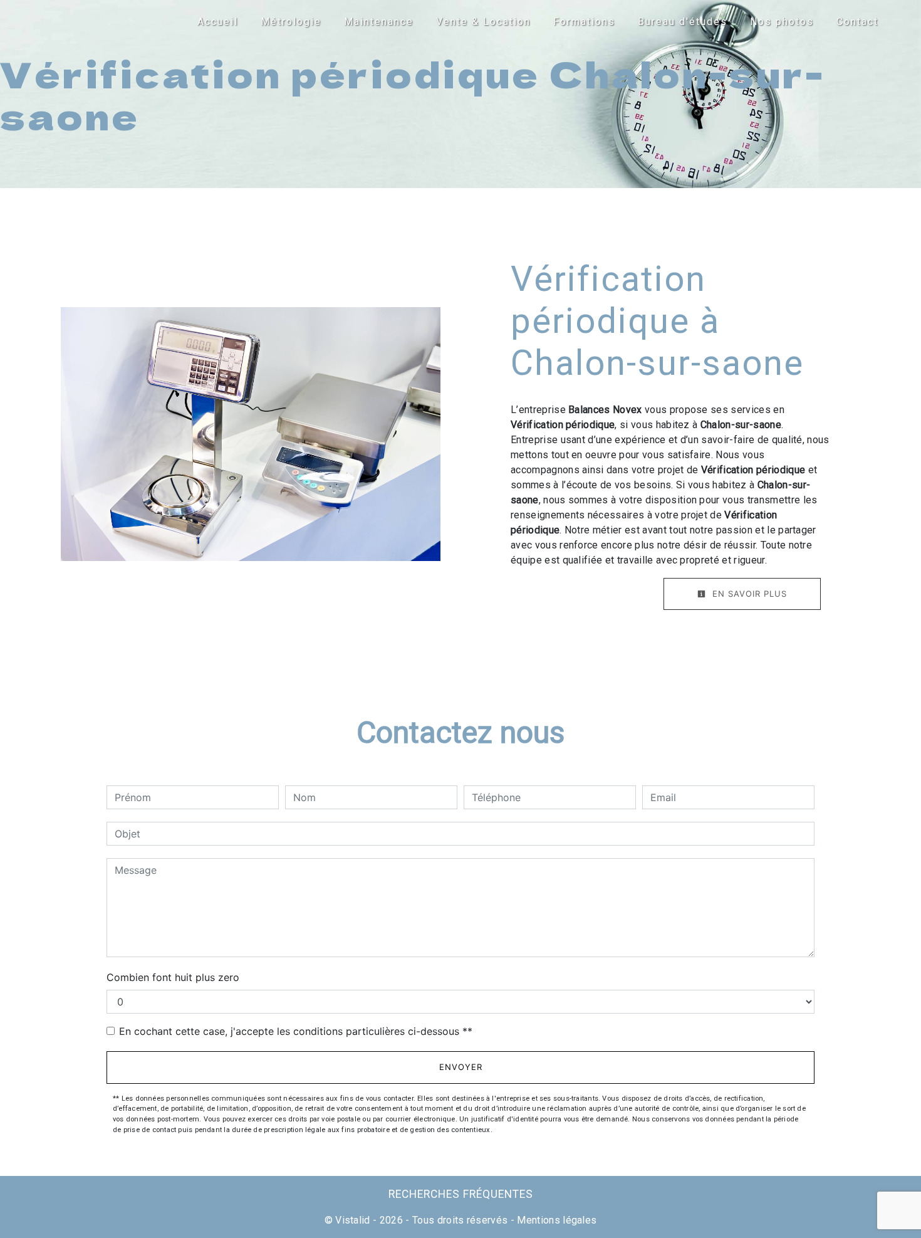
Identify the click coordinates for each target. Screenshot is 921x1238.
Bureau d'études (682, 22)
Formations (584, 22)
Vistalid (352, 1220)
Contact (857, 22)
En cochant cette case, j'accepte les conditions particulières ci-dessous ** (295, 1031)
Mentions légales (555, 1220)
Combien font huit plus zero (173, 977)
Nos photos (782, 22)
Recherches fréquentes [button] (460, 1194)
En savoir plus (748, 594)
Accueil (217, 22)
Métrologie (291, 22)
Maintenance (379, 22)
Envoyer (460, 1067)
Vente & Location (483, 22)
